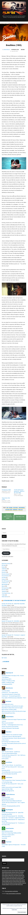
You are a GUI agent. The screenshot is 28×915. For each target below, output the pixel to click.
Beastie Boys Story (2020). (8, 799)
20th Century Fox (5, 870)
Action (10, 870)
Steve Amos (6, 49)
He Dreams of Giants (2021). (8, 834)
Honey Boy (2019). (6, 770)
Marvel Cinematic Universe (7, 879)
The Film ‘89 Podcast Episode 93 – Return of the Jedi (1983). (19, 491)
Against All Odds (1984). (7, 789)
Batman (17, 872)
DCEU (19, 873)
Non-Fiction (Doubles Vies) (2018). (9, 773)
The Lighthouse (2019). (7, 684)
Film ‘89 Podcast (5, 581)
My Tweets (4, 657)
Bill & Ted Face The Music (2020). (9, 709)
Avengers (14, 872)
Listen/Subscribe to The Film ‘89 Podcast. (14, 600)
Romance (15, 509)
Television (4, 591)
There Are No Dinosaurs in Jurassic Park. (11, 694)
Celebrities (4, 568)
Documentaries (5, 575)
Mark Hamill (11, 878)
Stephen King (12, 883)
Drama (10, 507)
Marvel (22, 878)
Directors (4, 572)
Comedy (6, 873)
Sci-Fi (12, 881)
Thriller (20, 509)
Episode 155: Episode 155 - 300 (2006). (10, 621)
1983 (7, 507)
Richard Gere (8, 509)
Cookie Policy (14, 909)
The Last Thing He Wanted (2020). (9, 753)
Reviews (23, 49)
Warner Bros (20, 884)
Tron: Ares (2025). (6, 690)
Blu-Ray (3, 565)
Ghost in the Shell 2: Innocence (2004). (8, 516)
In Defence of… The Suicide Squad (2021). (11, 696)
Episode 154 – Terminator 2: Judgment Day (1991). (13, 817)
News (3, 586)
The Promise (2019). (6, 756)
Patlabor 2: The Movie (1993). (8, 680)
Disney (22, 873)
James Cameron (18, 876)
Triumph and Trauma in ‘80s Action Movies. (11, 736)
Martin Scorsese (17, 878)
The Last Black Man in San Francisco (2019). (12, 772)
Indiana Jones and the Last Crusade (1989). (11, 787)
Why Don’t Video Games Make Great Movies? (12, 800)
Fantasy (6, 875)
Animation (23, 870)
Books (3, 567)
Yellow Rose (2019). (6, 836)
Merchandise (5, 584)
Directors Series (5, 574)
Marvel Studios (16, 879)
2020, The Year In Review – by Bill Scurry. (11, 751)
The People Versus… (6, 593)
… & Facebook (5, 661)
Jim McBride (21, 507)
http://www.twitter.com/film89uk (11, 891)
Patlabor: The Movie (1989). (8, 682)
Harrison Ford (21, 875)
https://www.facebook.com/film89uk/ (13, 893)
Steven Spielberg (18, 883)
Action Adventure (15, 870)
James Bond (11, 876)
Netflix (20, 879)
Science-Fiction (16, 881)
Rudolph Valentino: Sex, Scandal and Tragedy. (12, 734)
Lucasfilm (7, 878)
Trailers (3, 595)
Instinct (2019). (5, 758)
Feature (3, 579)
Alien (20, 870)
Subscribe (6, 553)
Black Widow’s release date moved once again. (12, 707)
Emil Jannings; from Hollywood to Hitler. (11, 741)
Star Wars (8, 883)
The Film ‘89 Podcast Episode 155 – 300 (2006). (12, 816)
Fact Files (4, 577)
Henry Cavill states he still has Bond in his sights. (12, 706)
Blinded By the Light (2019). (8, 790)
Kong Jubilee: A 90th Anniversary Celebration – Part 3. (14, 697)
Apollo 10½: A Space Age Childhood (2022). (11, 833)
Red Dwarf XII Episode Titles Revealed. (10, 728)
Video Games (5, 596)
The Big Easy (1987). (6, 489)
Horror (3, 876)
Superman (24, 883)
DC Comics (15, 873)
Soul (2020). (4, 838)
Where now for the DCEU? (7, 723)
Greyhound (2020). (6, 797)
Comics (3, 570)
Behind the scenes (6, 563)
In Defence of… (5, 582)
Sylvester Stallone (5, 884)
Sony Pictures (22, 881)
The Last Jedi (12, 884)
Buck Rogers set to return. (7, 704)
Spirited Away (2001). (7, 679)
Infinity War (7, 876)
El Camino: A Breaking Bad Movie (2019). (11, 806)
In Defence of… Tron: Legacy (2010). (10, 692)
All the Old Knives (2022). (7, 831)
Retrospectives (15, 49)
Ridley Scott (8, 881)
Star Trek (4, 883)
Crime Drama (10, 873)
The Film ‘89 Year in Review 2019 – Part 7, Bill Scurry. (13, 755)
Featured (15, 507)
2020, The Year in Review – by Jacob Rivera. (12, 765)
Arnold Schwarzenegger (7, 872)
